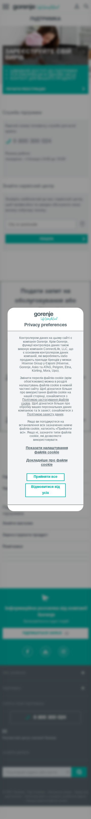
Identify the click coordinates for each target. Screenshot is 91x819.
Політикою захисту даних (45, 414)
